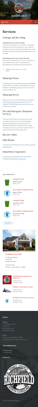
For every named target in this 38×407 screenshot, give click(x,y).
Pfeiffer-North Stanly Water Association (17, 83)
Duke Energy (8, 147)
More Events (8, 223)
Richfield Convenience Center (23, 297)
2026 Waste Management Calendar (16, 69)
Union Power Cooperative (18, 159)
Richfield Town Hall (13, 254)
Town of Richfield (19, 16)
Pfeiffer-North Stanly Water (23, 287)
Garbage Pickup (18, 179)
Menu (6, 22)
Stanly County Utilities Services (12, 102)
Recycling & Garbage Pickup (23, 190)
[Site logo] (19, 13)
